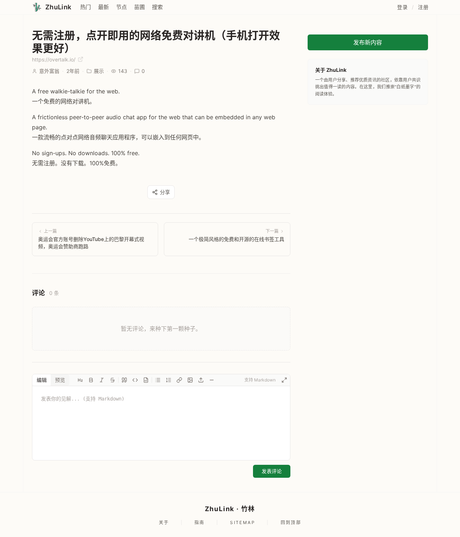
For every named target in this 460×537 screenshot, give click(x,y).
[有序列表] (169, 380)
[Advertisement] (368, 159)
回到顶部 (291, 522)
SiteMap (242, 522)
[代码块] (146, 380)
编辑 (42, 380)
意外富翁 (49, 71)
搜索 (157, 7)
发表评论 (272, 471)
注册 (423, 7)
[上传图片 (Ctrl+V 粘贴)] (201, 380)
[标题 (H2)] (80, 380)
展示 (99, 71)
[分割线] (212, 380)
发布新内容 (367, 42)
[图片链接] (190, 380)
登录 (402, 7)
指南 (199, 522)
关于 (164, 522)
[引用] (124, 380)
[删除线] (112, 380)
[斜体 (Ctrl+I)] (102, 380)
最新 (103, 7)
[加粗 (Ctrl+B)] (91, 380)
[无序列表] (158, 380)
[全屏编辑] (284, 380)
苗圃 (139, 7)
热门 (85, 7)
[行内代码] (135, 380)
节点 (121, 7)
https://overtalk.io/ (54, 59)
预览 (60, 380)
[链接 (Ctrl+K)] (179, 380)
